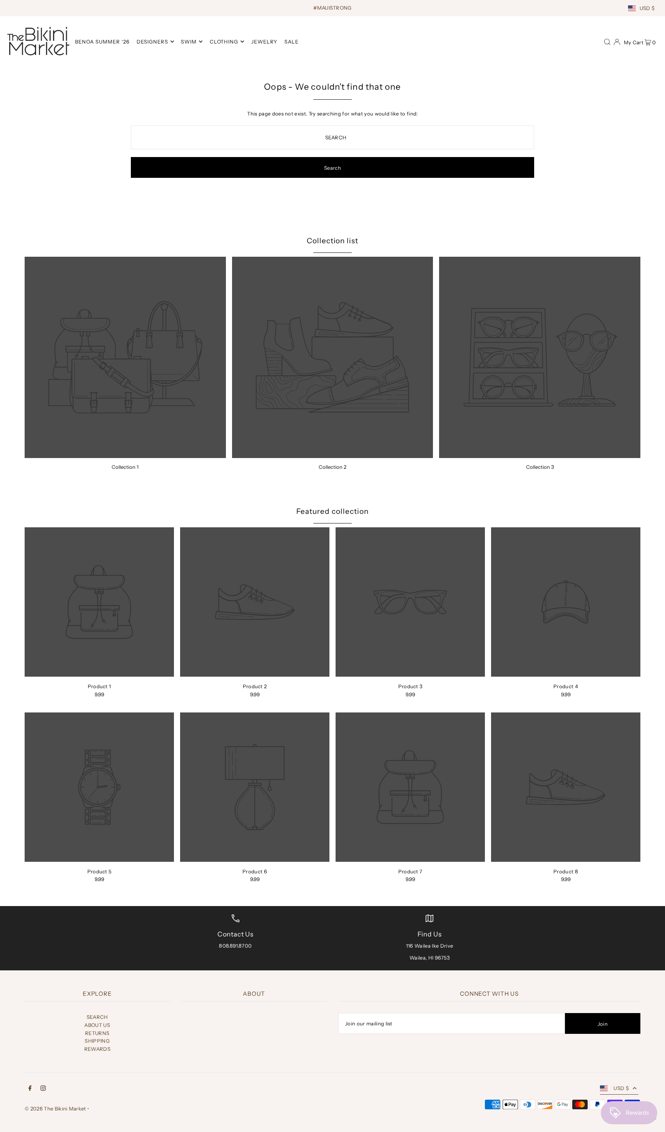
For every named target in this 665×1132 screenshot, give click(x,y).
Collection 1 (125, 467)
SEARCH (97, 1017)
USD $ (647, 8)
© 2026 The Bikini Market (55, 1108)
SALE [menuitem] (291, 41)
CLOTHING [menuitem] (224, 41)
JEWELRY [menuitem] (264, 41)
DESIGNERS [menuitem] (152, 41)
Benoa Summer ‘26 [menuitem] (102, 41)
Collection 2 (332, 467)
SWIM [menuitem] (189, 41)
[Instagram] (43, 1089)
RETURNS (97, 1033)
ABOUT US (97, 1025)
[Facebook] (30, 1089)
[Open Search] (607, 41)
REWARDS (97, 1049)
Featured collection (332, 511)
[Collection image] (125, 357)
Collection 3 (540, 467)
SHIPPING (97, 1041)
